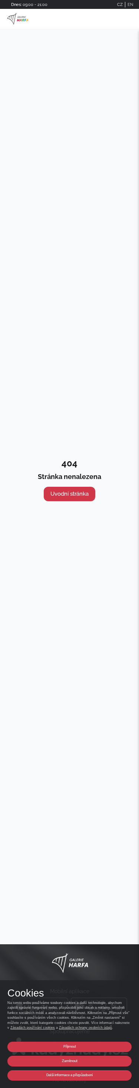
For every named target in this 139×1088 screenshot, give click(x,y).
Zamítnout (69, 1061)
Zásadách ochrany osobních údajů (85, 1027)
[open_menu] (130, 19)
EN (130, 4)
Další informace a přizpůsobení (69, 1075)
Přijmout (69, 1046)
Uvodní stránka (69, 493)
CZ (120, 4)
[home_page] (17, 19)
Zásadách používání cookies (32, 1027)
